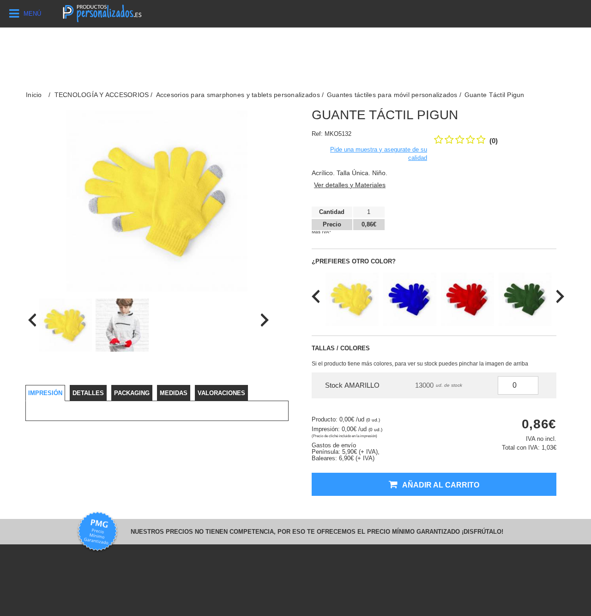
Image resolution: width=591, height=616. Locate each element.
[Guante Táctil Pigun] (65, 325)
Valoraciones (221, 393)
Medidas (173, 393)
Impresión (45, 393)
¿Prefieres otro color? (354, 261)
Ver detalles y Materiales (350, 185)
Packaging (132, 393)
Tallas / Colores (341, 348)
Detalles (88, 393)
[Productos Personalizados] (102, 12)
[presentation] (32, 320)
